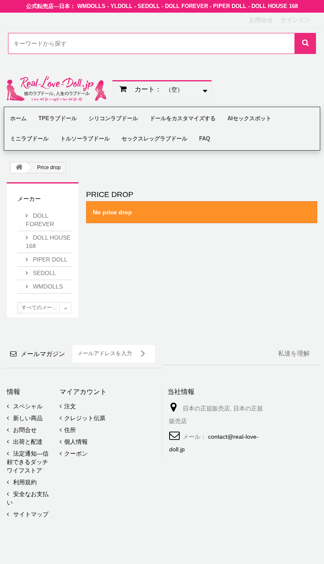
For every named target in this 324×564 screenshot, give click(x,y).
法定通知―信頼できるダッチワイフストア (28, 462)
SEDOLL (43, 273)
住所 (70, 429)
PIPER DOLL (49, 259)
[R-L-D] (56, 88)
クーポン (76, 453)
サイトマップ (30, 514)
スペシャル (27, 406)
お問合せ (261, 19)
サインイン (295, 19)
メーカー (29, 198)
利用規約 (24, 482)
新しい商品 (27, 418)
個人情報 (76, 441)
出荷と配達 (27, 441)
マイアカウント (83, 391)
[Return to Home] (19, 167)
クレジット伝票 (84, 418)
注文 (70, 406)
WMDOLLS (47, 286)
